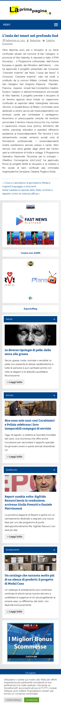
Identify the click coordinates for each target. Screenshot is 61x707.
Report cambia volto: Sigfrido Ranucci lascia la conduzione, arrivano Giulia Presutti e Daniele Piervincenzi (28, 502)
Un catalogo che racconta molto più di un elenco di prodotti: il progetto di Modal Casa (29, 579)
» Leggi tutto (14, 382)
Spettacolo (11, 470)
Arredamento (12, 549)
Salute (9, 319)
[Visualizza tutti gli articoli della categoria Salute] (54, 319)
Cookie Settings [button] (13, 700)
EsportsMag (30, 308)
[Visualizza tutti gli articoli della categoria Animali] (54, 395)
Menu (6, 24)
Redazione (35, 40)
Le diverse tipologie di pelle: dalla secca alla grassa (28, 352)
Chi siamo (30, 673)
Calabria (50, 40)
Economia (7, 43)
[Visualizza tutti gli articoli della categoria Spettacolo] (54, 470)
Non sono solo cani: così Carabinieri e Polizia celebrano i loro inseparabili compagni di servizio (30, 424)
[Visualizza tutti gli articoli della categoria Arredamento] (54, 550)
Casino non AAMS (30, 253)
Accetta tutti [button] (31, 700)
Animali (9, 395)
